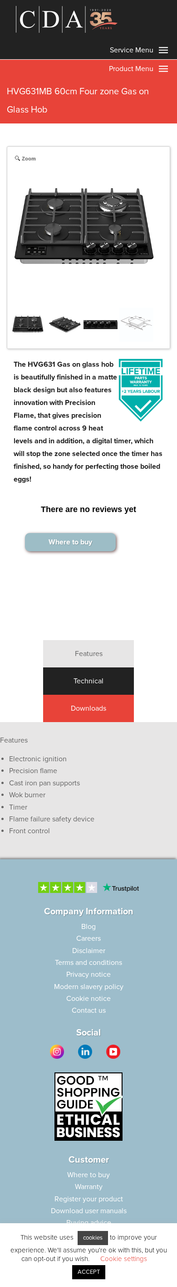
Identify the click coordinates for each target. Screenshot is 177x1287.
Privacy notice (88, 974)
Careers (88, 938)
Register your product (88, 1199)
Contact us (89, 1010)
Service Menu (132, 50)
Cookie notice (88, 998)
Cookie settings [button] (123, 1259)
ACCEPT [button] (89, 1272)
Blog (88, 926)
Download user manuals (89, 1210)
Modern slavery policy (88, 986)
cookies (93, 1237)
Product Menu (132, 68)
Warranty (89, 1186)
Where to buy (70, 542)
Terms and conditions (88, 962)
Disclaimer (88, 950)
